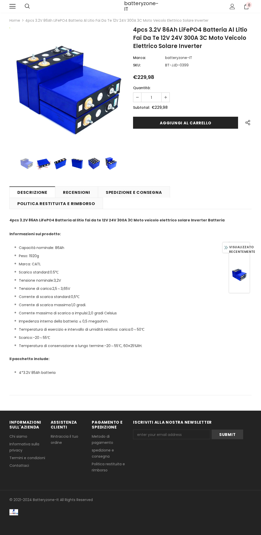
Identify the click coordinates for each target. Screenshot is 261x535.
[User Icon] (232, 6)
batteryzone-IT (130, 6)
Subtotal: (141, 107)
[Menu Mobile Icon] (12, 6)
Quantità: (141, 87)
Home (14, 20)
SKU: (137, 65)
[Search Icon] (27, 6)
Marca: (139, 57)
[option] (68, 87)
